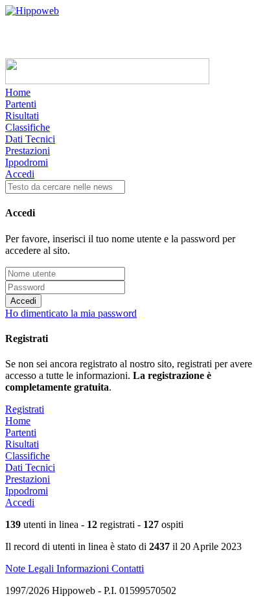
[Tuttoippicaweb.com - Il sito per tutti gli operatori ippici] (107, 80)
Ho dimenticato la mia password (71, 313)
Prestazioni (27, 150)
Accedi (19, 173)
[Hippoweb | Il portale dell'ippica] (32, 10)
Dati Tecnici (30, 138)
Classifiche (27, 127)
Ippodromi (26, 162)
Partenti (20, 103)
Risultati (22, 115)
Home (17, 92)
